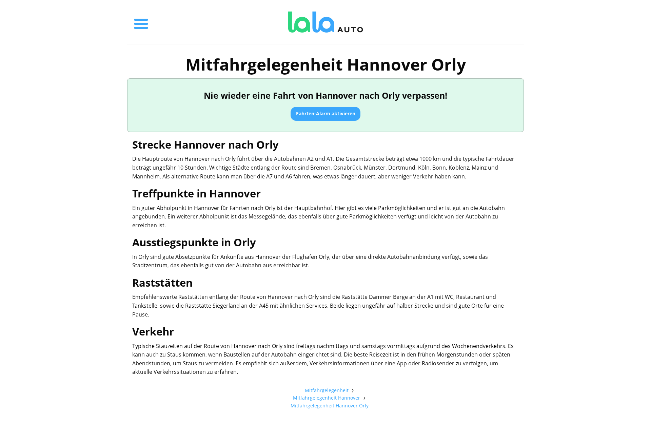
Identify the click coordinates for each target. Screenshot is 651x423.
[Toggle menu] (141, 22)
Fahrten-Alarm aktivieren (325, 113)
